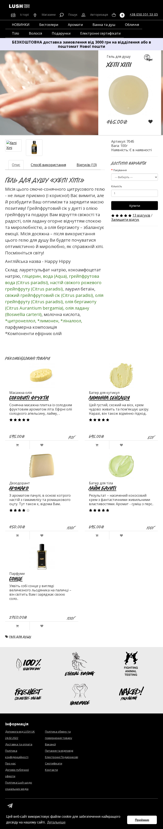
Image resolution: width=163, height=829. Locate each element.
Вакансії (50, 744)
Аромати (75, 24)
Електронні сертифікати (100, 33)
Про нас (10, 763)
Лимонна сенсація (109, 397)
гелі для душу (20, 636)
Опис (16, 164)
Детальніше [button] (56, 822)
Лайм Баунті (102, 488)
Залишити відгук (125, 219)
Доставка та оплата (18, 744)
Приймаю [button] (142, 820)
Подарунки (61, 33)
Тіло (15, 33)
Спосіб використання (48, 164)
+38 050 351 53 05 (144, 14)
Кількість (116, 186)
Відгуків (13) (87, 164)
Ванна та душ (104, 24)
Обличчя (132, 24)
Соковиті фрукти (29, 397)
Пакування (120, 170)
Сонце (15, 578)
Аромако (19, 488)
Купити (134, 205)
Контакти (51, 770)
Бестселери (48, 24)
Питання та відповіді (59, 751)
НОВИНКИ (21, 24)
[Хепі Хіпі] (13, 145)
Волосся (35, 33)
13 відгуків (141, 215)
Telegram (10, 806)
